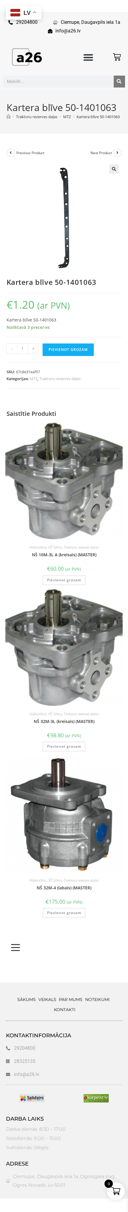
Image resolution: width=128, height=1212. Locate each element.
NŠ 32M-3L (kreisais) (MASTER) (64, 721)
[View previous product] (11, 153)
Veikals (47, 999)
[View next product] (117, 153)
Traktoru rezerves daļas (60, 378)
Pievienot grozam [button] (64, 579)
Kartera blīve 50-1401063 (98, 116)
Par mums (70, 999)
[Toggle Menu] (15, 948)
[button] (88, 57)
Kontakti (64, 1009)
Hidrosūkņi (37, 547)
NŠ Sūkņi (55, 547)
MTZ (34, 378)
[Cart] (117, 57)
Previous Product (30, 152)
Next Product (101, 152)
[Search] (119, 82)
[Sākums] (8, 116)
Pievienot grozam (68, 349)
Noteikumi (97, 999)
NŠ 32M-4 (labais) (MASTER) (64, 888)
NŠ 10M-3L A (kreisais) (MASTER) (64, 554)
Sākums (26, 999)
